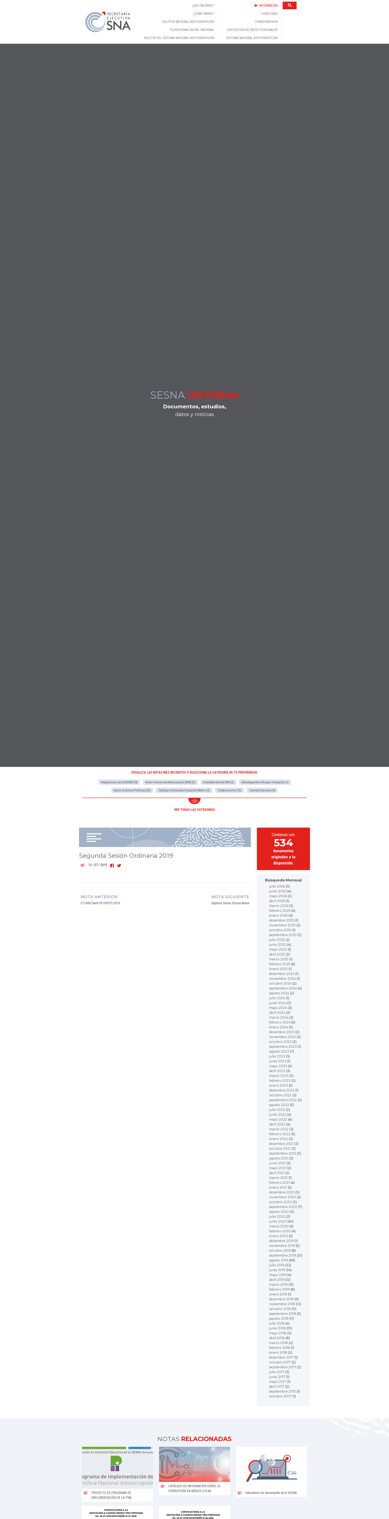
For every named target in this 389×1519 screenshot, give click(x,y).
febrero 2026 (279, 911)
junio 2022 (277, 1115)
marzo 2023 (279, 1076)
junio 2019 (277, 1270)
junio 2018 (277, 1328)
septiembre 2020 (283, 1207)
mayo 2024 (278, 1008)
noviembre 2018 (282, 1304)
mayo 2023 (278, 1066)
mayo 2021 (277, 1168)
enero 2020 (278, 1236)
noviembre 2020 (282, 1197)
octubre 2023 (280, 1042)
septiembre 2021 (282, 1153)
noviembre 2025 (282, 925)
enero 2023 (278, 1085)
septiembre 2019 (282, 1255)
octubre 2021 (280, 1149)
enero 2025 (278, 969)
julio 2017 (276, 1372)
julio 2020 (277, 1217)
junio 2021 (277, 1163)
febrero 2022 (280, 1134)
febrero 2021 (279, 1183)
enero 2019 (278, 1294)
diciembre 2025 (281, 920)
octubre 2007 (280, 1396)
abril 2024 (277, 1013)
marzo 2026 (278, 906)
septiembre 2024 (283, 988)
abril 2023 (277, 1071)
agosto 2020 (279, 1212)
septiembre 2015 (282, 1391)
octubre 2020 (280, 1202)
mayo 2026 (278, 896)
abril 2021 (276, 1173)
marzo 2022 (279, 1129)
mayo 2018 (277, 1333)
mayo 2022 (278, 1119)
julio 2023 (277, 1056)
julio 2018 (276, 1323)
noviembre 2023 (282, 1037)
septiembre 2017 (282, 1367)
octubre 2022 (280, 1095)
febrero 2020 (280, 1231)
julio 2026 (277, 886)
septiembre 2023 (283, 1047)
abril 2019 (276, 1280)
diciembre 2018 (281, 1299)
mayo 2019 (277, 1275)
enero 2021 (278, 1187)
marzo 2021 (278, 1178)
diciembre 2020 (282, 1192)
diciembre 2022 (281, 1090)
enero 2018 (278, 1352)
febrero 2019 (279, 1289)
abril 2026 (277, 901)
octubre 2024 (280, 983)
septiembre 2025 (283, 935)
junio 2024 (277, 1003)
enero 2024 (278, 1027)
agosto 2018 (279, 1319)
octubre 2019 (280, 1251)
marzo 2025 (278, 959)
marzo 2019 (278, 1285)
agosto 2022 (279, 1105)
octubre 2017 (280, 1362)
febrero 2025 (279, 964)
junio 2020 (277, 1221)
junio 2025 (277, 945)
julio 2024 (277, 998)
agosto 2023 (279, 1051)
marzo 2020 (279, 1226)
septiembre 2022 (283, 1100)
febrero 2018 (279, 1348)
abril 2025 (277, 954)
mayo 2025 (278, 949)
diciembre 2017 (281, 1357)
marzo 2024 (279, 1017)
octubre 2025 (280, 930)
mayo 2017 (277, 1382)
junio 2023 (277, 1061)
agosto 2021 (278, 1158)
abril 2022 (277, 1124)
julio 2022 (277, 1110)
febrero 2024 (280, 1022)
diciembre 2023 (281, 1032)
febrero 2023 (280, 1081)
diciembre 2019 (281, 1241)
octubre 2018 (280, 1309)
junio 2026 (277, 891)
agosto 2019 (278, 1260)
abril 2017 (276, 1386)
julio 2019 (276, 1265)
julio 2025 (277, 940)
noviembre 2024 (282, 979)
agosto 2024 (279, 993)
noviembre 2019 (282, 1246)
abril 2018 (277, 1338)
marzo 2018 (278, 1343)
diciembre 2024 (281, 974)
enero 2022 (278, 1139)
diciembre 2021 (281, 1144)
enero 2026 (278, 915)
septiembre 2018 (282, 1314)
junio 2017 (277, 1377)
